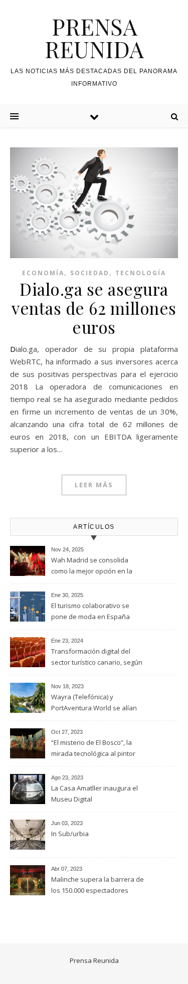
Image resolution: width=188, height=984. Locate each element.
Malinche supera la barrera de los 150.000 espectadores (97, 885)
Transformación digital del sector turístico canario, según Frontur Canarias (96, 658)
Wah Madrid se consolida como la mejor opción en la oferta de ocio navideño (91, 566)
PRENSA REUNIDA (94, 37)
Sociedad (89, 273)
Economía (43, 273)
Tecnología (140, 273)
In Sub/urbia (70, 833)
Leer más (94, 484)
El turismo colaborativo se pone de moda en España (90, 611)
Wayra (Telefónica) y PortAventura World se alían (94, 702)
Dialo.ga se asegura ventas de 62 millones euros (94, 308)
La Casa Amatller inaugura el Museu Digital (94, 793)
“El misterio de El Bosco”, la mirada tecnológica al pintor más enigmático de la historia (95, 749)
